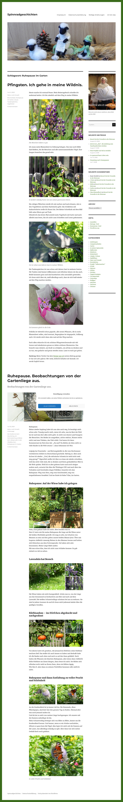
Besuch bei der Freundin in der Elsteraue (102, 139)
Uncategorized (94, 276)
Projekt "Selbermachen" (97, 264)
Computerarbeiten (95, 244)
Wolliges (92, 280)
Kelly (91, 184)
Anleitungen (94, 242)
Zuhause (92, 286)
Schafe (92, 266)
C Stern (92, 180)
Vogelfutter (10, 104)
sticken (92, 270)
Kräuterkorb (94, 254)
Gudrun (92, 188)
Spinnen (92, 268)
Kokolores (93, 252)
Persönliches (94, 262)
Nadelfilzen (93, 258)
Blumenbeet (11, 98)
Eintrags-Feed (94, 224)
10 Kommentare (12, 106)
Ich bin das (111, 15)
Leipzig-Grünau (95, 256)
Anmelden (93, 222)
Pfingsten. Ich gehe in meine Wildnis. (44, 84)
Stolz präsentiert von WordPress (48, 793)
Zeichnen (93, 284)
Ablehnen (73, 406)
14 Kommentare (12, 447)
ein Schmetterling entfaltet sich (14, 438)
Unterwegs (10, 431)
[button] (47, 576)
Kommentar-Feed (95, 226)
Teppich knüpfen (95, 274)
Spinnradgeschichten (22, 14)
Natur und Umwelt (13, 95)
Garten (92, 246)
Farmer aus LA (58, 356)
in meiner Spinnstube (96, 248)
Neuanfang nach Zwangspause (99, 160)
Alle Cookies (49, 406)
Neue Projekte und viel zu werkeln (100, 151)
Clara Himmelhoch (96, 192)
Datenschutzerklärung (77, 15)
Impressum (61, 15)
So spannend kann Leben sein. (99, 155)
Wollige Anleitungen (97, 15)
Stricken (92, 272)
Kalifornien (93, 250)
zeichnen (93, 282)
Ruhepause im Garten (14, 444)
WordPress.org (94, 228)
